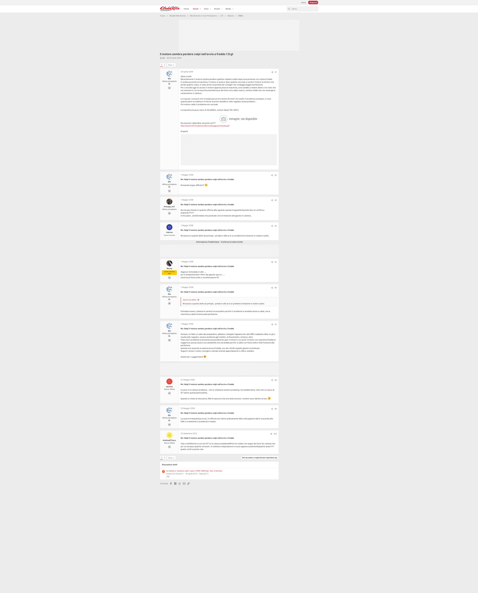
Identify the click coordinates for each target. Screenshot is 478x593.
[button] (200, 9)
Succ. (170, 65)
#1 (276, 72)
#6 (276, 288)
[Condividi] (272, 72)
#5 (276, 262)
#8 (276, 380)
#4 (276, 226)
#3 (276, 200)
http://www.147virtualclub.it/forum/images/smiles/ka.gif (205, 126)
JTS (167, 476)
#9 (276, 409)
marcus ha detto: (190, 300)
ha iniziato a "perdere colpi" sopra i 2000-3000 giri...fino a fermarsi (194, 471)
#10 (275, 434)
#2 (276, 175)
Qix (163, 58)
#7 (276, 324)
